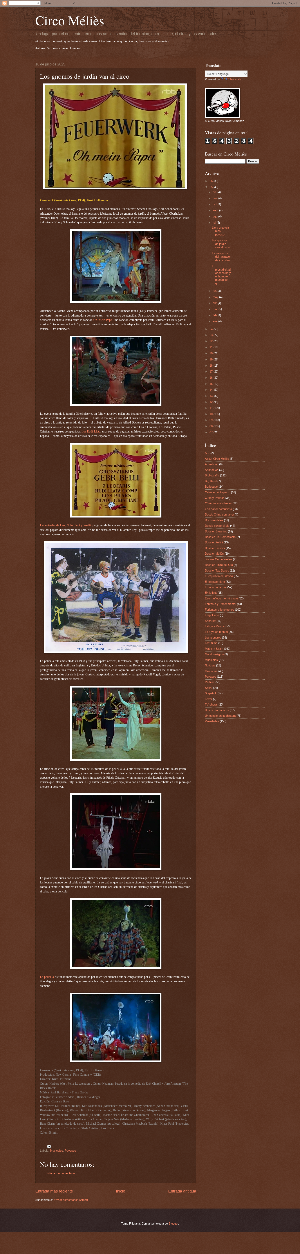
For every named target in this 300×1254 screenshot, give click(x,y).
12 (211, 402)
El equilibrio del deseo (219, 576)
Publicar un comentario (60, 1173)
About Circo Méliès (217, 458)
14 (211, 389)
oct (215, 204)
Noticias (210, 665)
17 (211, 371)
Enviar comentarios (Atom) (71, 1200)
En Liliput (211, 592)
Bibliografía (212, 475)
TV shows (211, 704)
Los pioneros (213, 637)
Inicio (120, 1191)
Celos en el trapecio (217, 492)
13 (211, 396)
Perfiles (210, 682)
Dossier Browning (216, 531)
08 (211, 426)
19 (211, 359)
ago (215, 216)
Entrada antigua (182, 1191)
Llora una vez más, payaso (220, 231)
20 (211, 353)
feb (215, 315)
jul (215, 222)
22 (211, 341)
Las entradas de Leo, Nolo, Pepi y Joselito (66, 525)
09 (211, 420)
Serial (208, 687)
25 (211, 187)
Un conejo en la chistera (220, 715)
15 (211, 383)
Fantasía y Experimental (220, 604)
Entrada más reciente (54, 1191)
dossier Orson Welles (218, 559)
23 (211, 335)
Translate (235, 79)
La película (47, 977)
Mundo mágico (214, 654)
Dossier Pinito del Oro (219, 564)
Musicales (56, 1150)
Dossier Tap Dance (217, 570)
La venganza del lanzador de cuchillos (221, 257)
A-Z (207, 453)
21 (211, 347)
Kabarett (210, 620)
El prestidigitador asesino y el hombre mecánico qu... (221, 274)
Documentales (214, 520)
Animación (211, 470)
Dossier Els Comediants (220, 537)
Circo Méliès (69, 20)
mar (216, 309)
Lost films (211, 643)
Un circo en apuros (217, 710)
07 (211, 432)
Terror (208, 699)
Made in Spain (214, 648)
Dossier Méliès (214, 553)
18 (211, 365)
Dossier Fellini (214, 542)
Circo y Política (214, 497)
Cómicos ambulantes (218, 503)
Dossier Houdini (215, 548)
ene (215, 321)
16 (211, 377)
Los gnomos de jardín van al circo (221, 244)
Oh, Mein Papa (102, 320)
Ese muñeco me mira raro (221, 598)
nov (215, 198)
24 (211, 329)
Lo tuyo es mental (216, 631)
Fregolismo (212, 615)
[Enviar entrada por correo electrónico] (49, 1146)
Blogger (173, 1223)
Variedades (212, 721)
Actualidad (211, 464)
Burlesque (211, 486)
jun (215, 291)
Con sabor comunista (218, 509)
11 (211, 408)
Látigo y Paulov (215, 626)
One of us (211, 671)
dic (215, 192)
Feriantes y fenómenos (219, 609)
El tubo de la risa (215, 587)
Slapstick (211, 693)
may (216, 297)
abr (215, 303)
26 (211, 181)
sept (216, 210)
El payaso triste (215, 581)
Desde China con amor (219, 514)
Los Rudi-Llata (90, 431)
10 (211, 414)
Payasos (70, 1150)
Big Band (211, 481)
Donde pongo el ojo (217, 525)
